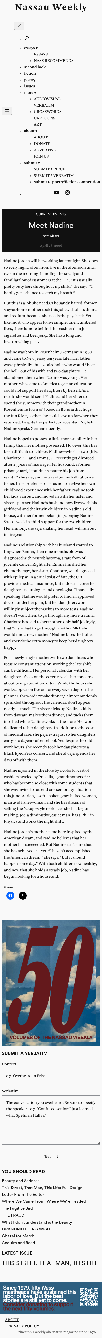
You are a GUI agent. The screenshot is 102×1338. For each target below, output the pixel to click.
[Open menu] (7, 111)
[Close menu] (19, 26)
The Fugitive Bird (17, 1208)
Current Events (51, 214)
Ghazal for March (18, 1236)
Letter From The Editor (23, 1194)
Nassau (32, 7)
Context (9, 1064)
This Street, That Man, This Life (50, 1263)
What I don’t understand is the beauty (37, 1222)
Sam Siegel (51, 236)
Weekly (70, 7)
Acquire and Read (18, 1243)
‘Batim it (51, 1156)
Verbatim (10, 1091)
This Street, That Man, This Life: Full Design (42, 1188)
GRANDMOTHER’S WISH (26, 1229)
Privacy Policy (23, 1326)
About (12, 1320)
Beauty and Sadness (21, 1181)
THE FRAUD (13, 1215)
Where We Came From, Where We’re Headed (44, 1201)
